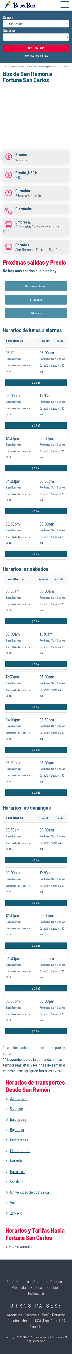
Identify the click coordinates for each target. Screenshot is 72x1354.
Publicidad (36, 1293)
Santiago (16, 1181)
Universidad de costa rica (29, 1192)
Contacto (40, 1281)
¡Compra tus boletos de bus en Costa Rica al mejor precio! (31, 66)
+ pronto (44, 341)
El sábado (36, 299)
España (13, 1320)
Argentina (14, 1314)
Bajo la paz (18, 1119)
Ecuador (58, 1314)
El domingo (36, 313)
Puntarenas (19, 1139)
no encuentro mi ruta (36, 55)
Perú (45, 1314)
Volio (13, 1202)
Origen (8, 17)
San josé (16, 1108)
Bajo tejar (17, 1129)
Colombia (32, 1314)
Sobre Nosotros (19, 1281)
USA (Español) (45, 1320)
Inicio (5, 66)
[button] (64, 5)
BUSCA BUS (36, 48)
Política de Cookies (45, 1287)
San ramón (18, 1098)
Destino (9, 30)
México (27, 1320)
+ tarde (59, 341)
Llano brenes (20, 1150)
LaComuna (56, 1337)
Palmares (17, 1171)
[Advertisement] (36, 113)
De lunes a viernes (36, 286)
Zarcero (16, 1213)
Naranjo (16, 1160)
